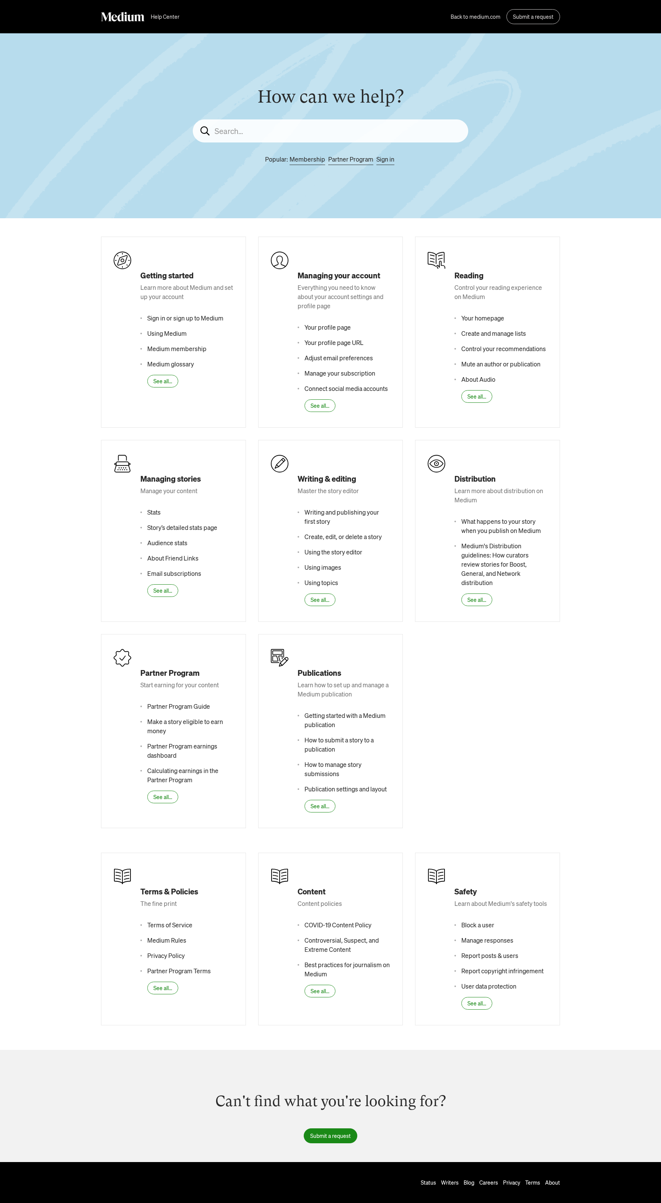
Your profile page (327, 327)
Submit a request (533, 16)
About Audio (478, 379)
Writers (450, 1182)
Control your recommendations (503, 349)
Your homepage (482, 318)
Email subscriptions (174, 573)
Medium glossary (170, 364)
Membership (307, 159)
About (552, 1182)
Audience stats (167, 543)
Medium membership (177, 349)
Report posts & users (489, 955)
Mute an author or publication (501, 364)
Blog (469, 1182)
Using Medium (167, 333)
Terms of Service (169, 925)
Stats (154, 512)
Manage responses (487, 940)
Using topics (321, 583)
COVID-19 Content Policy (337, 925)
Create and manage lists (493, 333)
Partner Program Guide (178, 706)
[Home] (123, 16)
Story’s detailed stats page (182, 527)
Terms (532, 1182)
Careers (488, 1182)
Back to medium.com (475, 16)
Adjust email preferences (338, 358)
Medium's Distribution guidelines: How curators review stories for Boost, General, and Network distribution (495, 564)
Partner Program (350, 159)
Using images (322, 567)
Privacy (511, 1182)
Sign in (385, 159)
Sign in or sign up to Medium (185, 318)
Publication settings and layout (345, 789)
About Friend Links (173, 558)
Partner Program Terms (179, 971)
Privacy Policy (166, 955)
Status (428, 1182)
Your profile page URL (333, 342)
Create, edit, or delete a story (343, 537)
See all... (162, 381)
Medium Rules (166, 940)
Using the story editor (333, 552)
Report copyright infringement (502, 971)
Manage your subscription (339, 373)
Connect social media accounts (346, 388)
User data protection (488, 986)
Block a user (477, 925)
